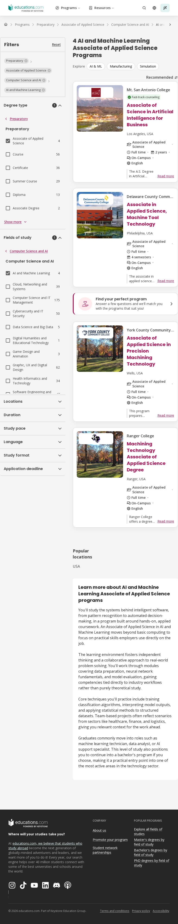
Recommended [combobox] (159, 77)
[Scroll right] (170, 24)
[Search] (144, 8)
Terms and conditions (114, 911)
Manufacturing (121, 66)
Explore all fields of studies (148, 831)
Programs (69, 8)
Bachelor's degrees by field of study (150, 852)
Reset (56, 44)
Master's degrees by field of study (149, 842)
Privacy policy (141, 911)
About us (99, 830)
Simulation (148, 66)
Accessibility (161, 911)
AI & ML (96, 66)
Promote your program (110, 839)
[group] (132, 66)
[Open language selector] (154, 8)
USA (76, 566)
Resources (102, 8)
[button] (16, 61)
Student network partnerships (105, 850)
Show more (13, 222)
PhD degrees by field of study (151, 863)
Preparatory (19, 119)
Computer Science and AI (29, 251)
